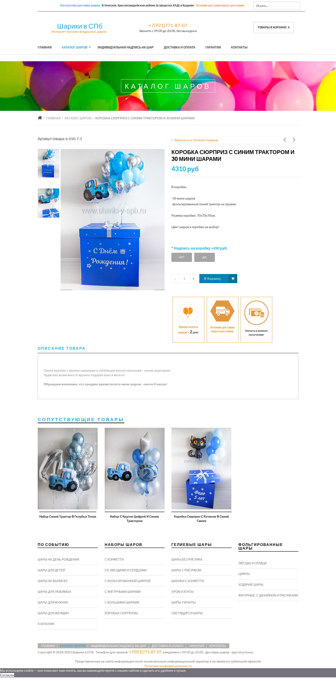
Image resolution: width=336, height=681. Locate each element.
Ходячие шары (250, 584)
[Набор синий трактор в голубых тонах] (68, 468)
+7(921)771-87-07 (168, 25)
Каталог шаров (74, 47)
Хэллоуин (46, 624)
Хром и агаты (182, 591)
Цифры (244, 574)
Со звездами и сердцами (126, 570)
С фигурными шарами (123, 591)
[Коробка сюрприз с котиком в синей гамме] (201, 468)
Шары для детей (51, 570)
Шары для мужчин (53, 602)
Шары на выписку (52, 581)
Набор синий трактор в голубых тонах (67, 516)
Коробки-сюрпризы (121, 613)
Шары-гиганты (183, 602)
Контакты (239, 47)
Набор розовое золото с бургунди (285, 140)
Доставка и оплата (179, 47)
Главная (45, 47)
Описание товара (62, 348)
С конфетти (114, 559)
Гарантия (213, 47)
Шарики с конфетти (187, 581)
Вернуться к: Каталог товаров (196, 140)
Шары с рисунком (186, 570)
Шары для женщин (53, 613)
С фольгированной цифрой (127, 581)
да (204, 257)
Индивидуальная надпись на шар (126, 47)
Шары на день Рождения (58, 559)
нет (181, 257)
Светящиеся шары (187, 613)
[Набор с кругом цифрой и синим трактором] (135, 468)
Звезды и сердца (252, 563)
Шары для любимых (54, 591)
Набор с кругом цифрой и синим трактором (134, 519)
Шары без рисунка (186, 559)
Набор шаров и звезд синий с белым (294, 140)
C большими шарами (122, 602)
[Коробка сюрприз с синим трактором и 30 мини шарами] (113, 219)
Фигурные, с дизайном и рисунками (268, 595)
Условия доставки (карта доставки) (220, 5)
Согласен (7, 675)
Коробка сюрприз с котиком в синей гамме (201, 519)
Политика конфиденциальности (168, 666)
